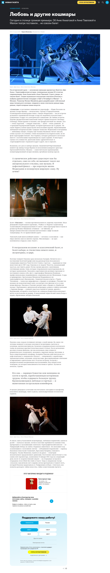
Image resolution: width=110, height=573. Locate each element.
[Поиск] (103, 2)
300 (47, 534)
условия (49, 547)
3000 (28, 530)
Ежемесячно (29, 522)
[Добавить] (107, 2)
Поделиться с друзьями (37, 555)
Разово (47, 522)
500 (29, 534)
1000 (47, 530)
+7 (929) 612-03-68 (29, 562)
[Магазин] (99, 2)
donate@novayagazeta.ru (43, 560)
